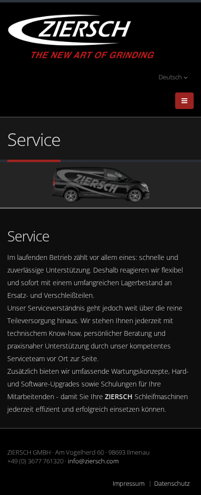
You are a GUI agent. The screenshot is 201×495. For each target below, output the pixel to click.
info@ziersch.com (93, 461)
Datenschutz (172, 483)
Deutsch (171, 77)
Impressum (128, 483)
